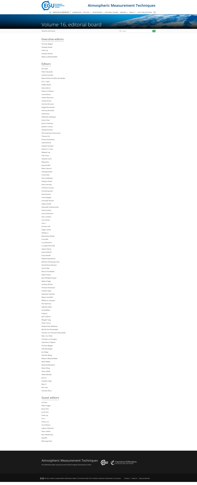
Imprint (134, 478)
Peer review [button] (97, 12)
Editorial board (111, 12)
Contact (126, 478)
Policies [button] (86, 12)
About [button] (132, 12)
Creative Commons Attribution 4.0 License (106, 478)
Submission (76, 12)
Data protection (144, 478)
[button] (120, 31)
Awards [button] (123, 12)
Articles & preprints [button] (61, 12)
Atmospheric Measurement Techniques (121, 5)
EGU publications (145, 12)
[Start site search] (153, 31)
